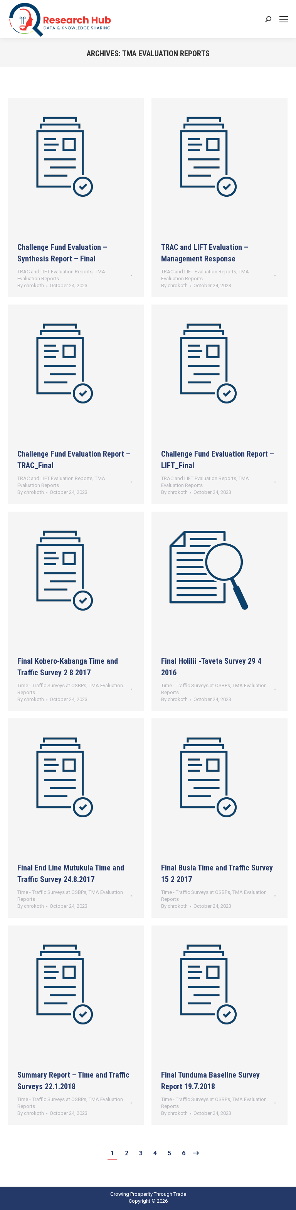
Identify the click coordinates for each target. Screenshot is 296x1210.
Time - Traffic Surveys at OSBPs (51, 685)
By (30, 285)
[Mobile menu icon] (283, 19)
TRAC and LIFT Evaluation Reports (54, 271)
